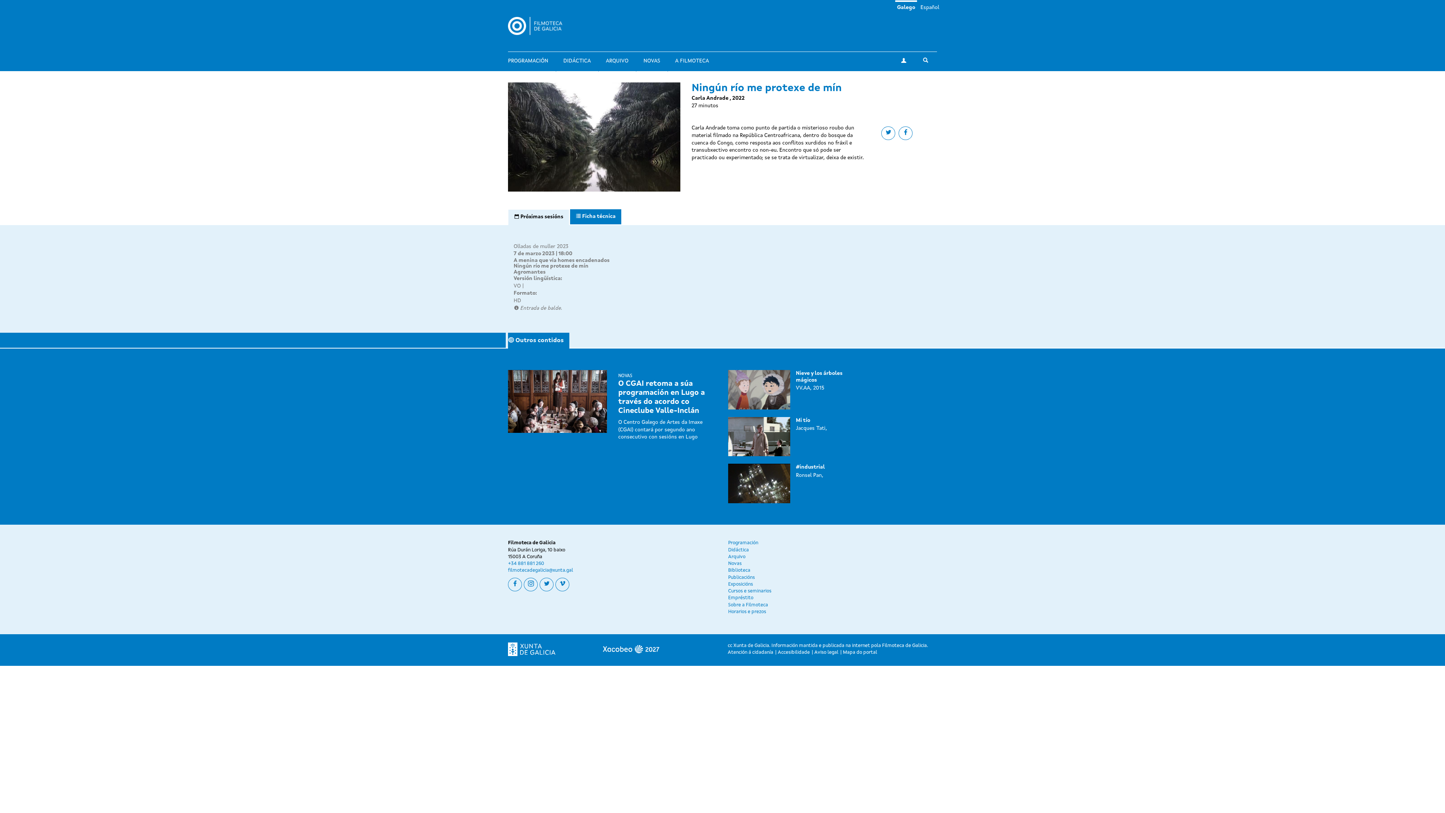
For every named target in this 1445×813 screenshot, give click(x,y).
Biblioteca (739, 570)
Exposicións (740, 584)
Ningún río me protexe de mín (551, 266)
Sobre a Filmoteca (748, 605)
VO (517, 286)
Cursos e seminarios (749, 591)
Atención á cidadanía (750, 652)
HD (517, 300)
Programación (528, 61)
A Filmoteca (692, 61)
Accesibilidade (794, 652)
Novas (651, 61)
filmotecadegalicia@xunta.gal (540, 570)
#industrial (810, 467)
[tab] (538, 217)
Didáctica (577, 61)
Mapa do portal (860, 652)
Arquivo (617, 61)
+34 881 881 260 (526, 563)
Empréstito (740, 597)
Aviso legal (826, 652)
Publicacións (741, 577)
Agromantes (530, 272)
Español (929, 7)
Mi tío (803, 420)
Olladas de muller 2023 (541, 246)
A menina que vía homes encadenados (562, 260)
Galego (906, 7)
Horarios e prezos (747, 611)
